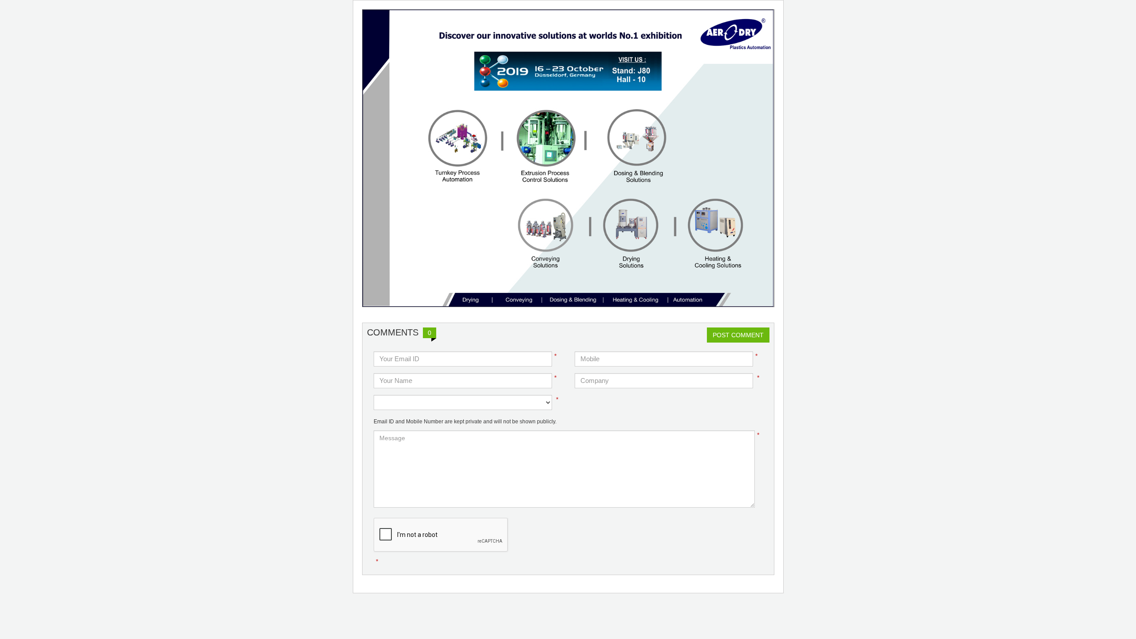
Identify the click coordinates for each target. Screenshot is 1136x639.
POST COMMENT (738, 335)
